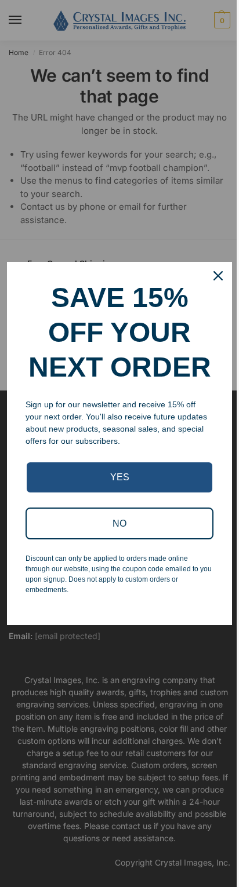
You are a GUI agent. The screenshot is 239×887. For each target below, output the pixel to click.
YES (119, 477)
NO (119, 523)
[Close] (218, 276)
